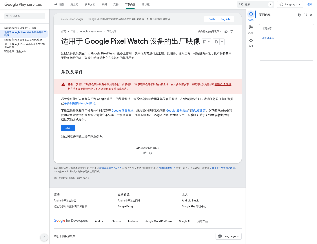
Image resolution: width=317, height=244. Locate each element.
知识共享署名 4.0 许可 (110, 167)
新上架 (74, 4)
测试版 (146, 4)
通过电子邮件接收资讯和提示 (70, 206)
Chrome (116, 221)
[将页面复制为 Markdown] (216, 42)
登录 (310, 4)
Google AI (184, 221)
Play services (30, 4)
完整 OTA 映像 (223, 84)
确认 (68, 128)
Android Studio (190, 200)
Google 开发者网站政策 (222, 167)
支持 (116, 4)
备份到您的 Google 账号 (79, 103)
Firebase (133, 221)
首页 (63, 31)
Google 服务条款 (122, 110)
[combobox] (255, 4)
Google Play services (91, 31)
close (311, 15)
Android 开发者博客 (65, 200)
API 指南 (59, 4)
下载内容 (130, 4)
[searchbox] (24, 16)
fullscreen (305, 15)
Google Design (126, 206)
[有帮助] (226, 31)
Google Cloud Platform (158, 221)
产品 (73, 31)
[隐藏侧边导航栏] (44, 237)
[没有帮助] (231, 31)
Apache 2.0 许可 (167, 167)
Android (99, 221)
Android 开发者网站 (129, 200)
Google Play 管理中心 (194, 206)
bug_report (299, 15)
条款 (56, 236)
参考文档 (90, 4)
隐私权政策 (198, 110)
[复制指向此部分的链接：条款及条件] (86, 72)
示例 (104, 4)
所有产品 (202, 221)
